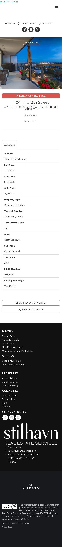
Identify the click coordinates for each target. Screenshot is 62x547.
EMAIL (11, 23)
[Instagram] (31, 29)
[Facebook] (25, 29)
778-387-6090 (27, 23)
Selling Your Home (11, 361)
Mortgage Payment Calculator (17, 351)
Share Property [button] (32, 309)
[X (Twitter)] (37, 29)
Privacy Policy (7, 527)
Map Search (8, 343)
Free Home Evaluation (13, 364)
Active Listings (9, 378)
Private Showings (11, 385)
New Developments (12, 347)
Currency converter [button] (32, 302)
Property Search (10, 340)
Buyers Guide (9, 336)
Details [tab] (11, 144)
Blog (4, 403)
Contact (6, 406)
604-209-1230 (47, 23)
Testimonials (8, 399)
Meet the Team (9, 395)
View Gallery (31, 42)
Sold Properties (10, 382)
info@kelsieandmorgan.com (22, 451)
